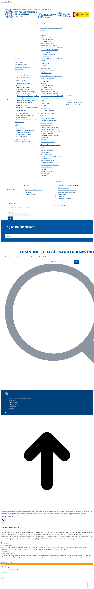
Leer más (11, 517)
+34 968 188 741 (19, 4)
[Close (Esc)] (1, 572)
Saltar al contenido (6, 2)
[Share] (3, 572)
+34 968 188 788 (9, 4)
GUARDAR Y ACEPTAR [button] (8, 562)
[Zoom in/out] (7, 572)
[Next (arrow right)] (3, 576)
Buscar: (53, 261)
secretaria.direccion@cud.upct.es (34, 4)
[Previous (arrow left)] (1, 576)
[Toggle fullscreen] (5, 572)
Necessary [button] (4, 541)
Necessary (6, 543)
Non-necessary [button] (5, 551)
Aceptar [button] (83, 514)
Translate (16, 570)
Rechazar (4, 517)
